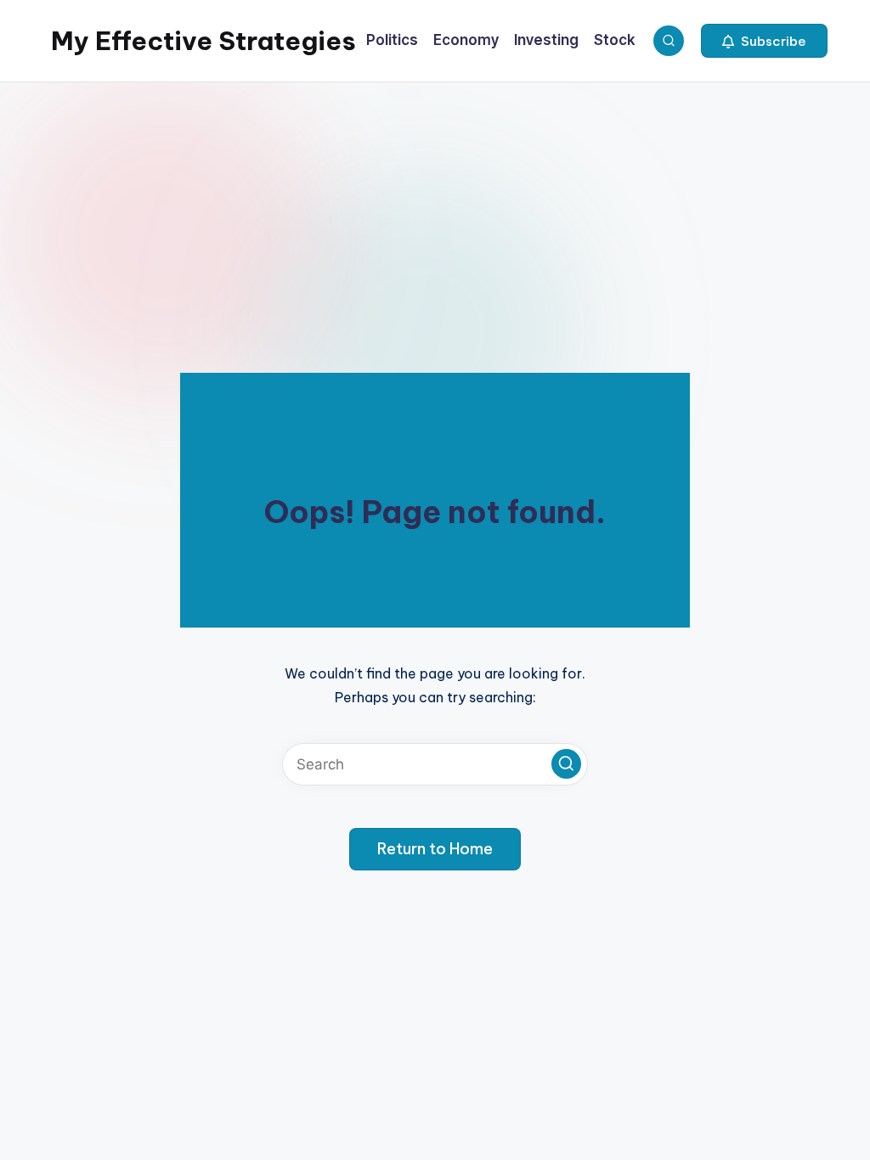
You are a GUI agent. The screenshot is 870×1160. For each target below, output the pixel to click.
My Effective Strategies (203, 41)
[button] (764, 41)
